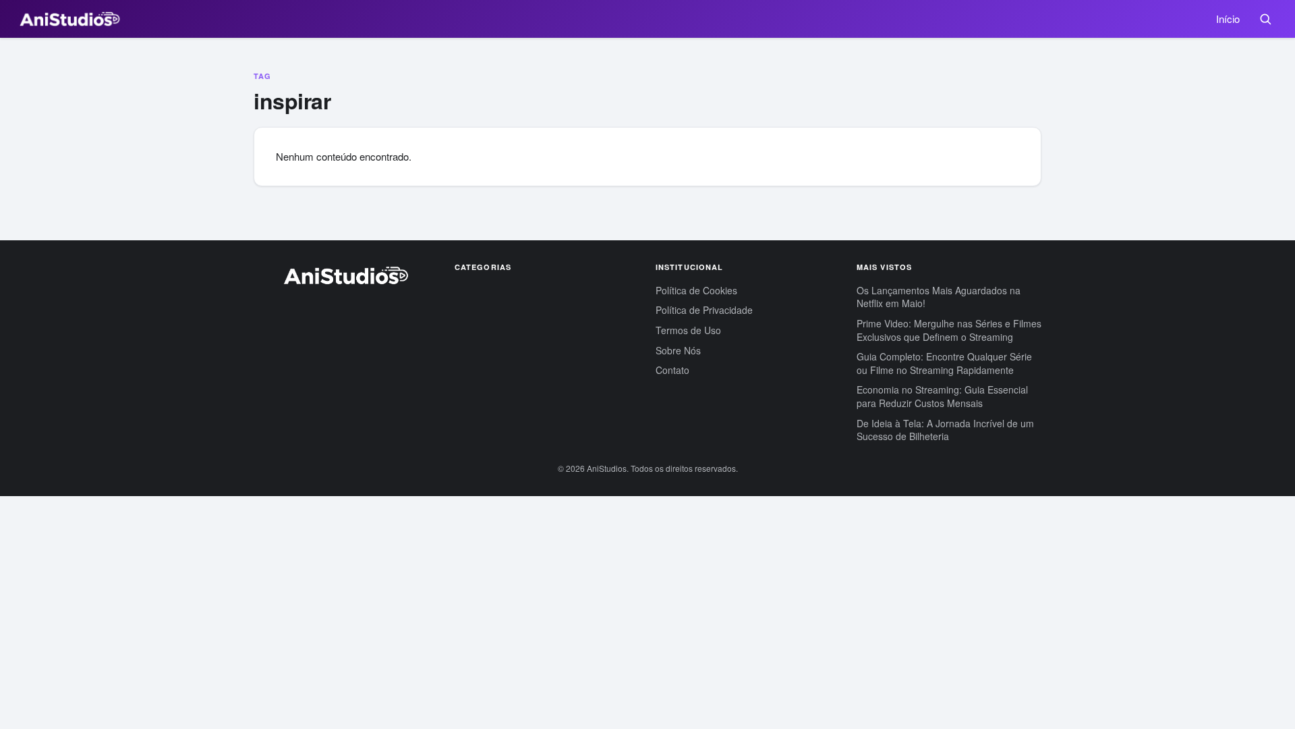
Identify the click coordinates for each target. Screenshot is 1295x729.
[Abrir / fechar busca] (1265, 18)
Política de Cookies (696, 290)
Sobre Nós (678, 350)
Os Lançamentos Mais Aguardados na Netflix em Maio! (938, 297)
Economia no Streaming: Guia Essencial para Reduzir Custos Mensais (942, 396)
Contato (672, 370)
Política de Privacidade (704, 310)
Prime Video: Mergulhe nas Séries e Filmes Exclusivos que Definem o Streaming (949, 330)
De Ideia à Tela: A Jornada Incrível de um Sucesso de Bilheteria (945, 429)
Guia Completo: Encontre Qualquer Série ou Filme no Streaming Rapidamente (944, 363)
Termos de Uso (688, 330)
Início (1228, 18)
